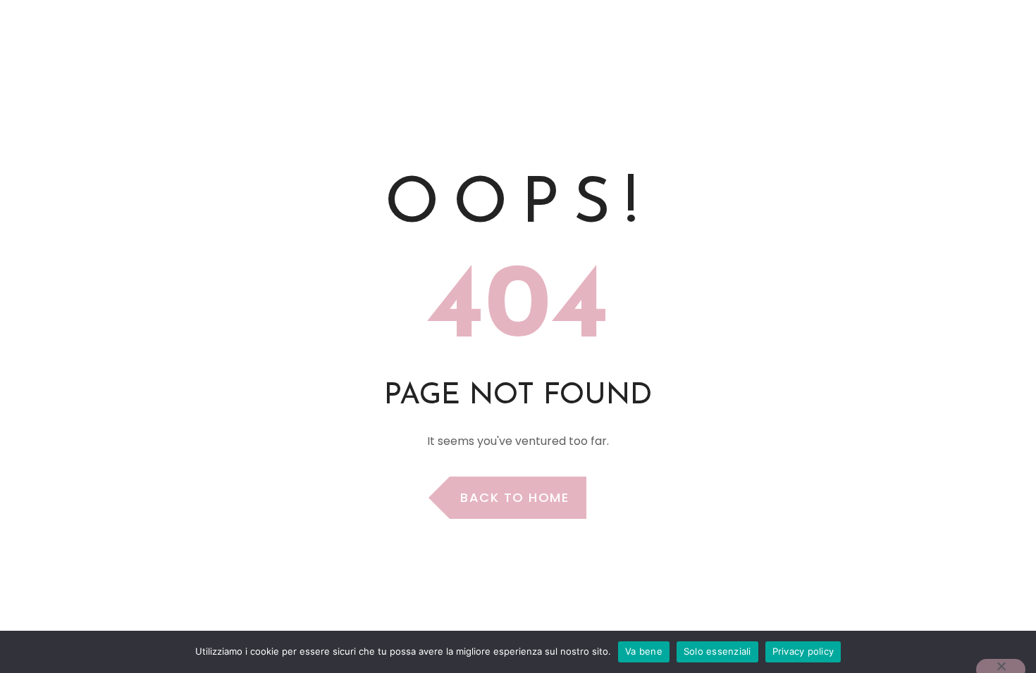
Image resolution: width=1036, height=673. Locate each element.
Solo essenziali (717, 651)
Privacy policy (803, 651)
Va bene (643, 651)
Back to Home (514, 497)
